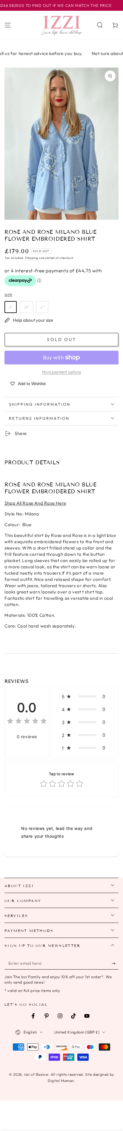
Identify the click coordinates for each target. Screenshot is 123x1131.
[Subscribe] (115, 963)
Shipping (31, 258)
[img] (27, 722)
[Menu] (8, 25)
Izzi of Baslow (36, 1074)
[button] (99, 25)
